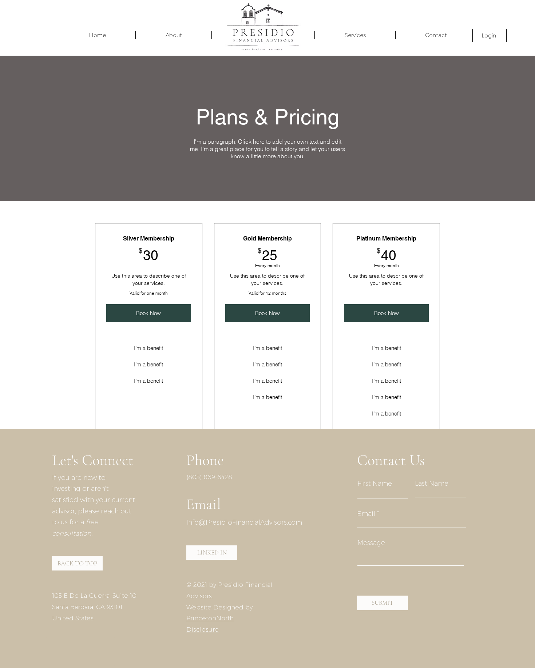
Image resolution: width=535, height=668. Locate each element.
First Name (374, 483)
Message (371, 543)
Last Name (431, 483)
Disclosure (202, 629)
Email (366, 513)
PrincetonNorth (210, 618)
